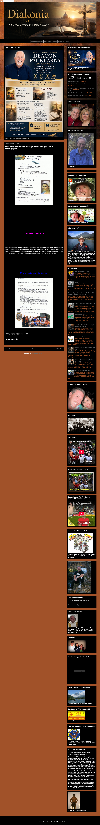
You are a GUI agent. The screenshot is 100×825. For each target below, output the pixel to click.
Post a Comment (11, 342)
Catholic (11, 334)
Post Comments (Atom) (37, 353)
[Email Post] (27, 333)
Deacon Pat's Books (63, 41)
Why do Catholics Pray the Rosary (78, 84)
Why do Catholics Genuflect (76, 95)
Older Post (59, 349)
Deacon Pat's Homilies (37, 41)
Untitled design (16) (73, 81)
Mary (15, 334)
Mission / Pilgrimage (22, 334)
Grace (76, 282)
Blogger (66, 821)
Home (34, 349)
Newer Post (8, 349)
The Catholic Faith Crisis (81, 271)
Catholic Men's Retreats (50, 41)
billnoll (55, 821)
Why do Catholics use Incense (77, 93)
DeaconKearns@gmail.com (76, 605)
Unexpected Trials (79, 314)
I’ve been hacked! (79, 337)
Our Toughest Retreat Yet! (82, 370)
